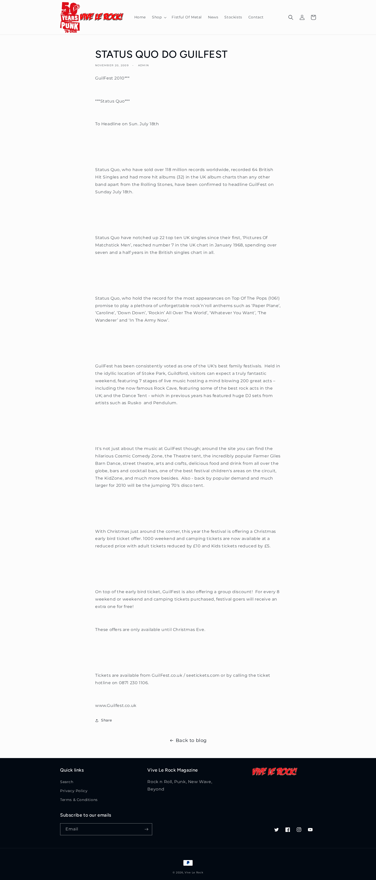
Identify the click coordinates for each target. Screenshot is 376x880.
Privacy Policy (73, 790)
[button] (159, 17)
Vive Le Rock (194, 872)
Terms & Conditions (79, 799)
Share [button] (106, 720)
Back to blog (191, 740)
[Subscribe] (146, 829)
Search (66, 782)
